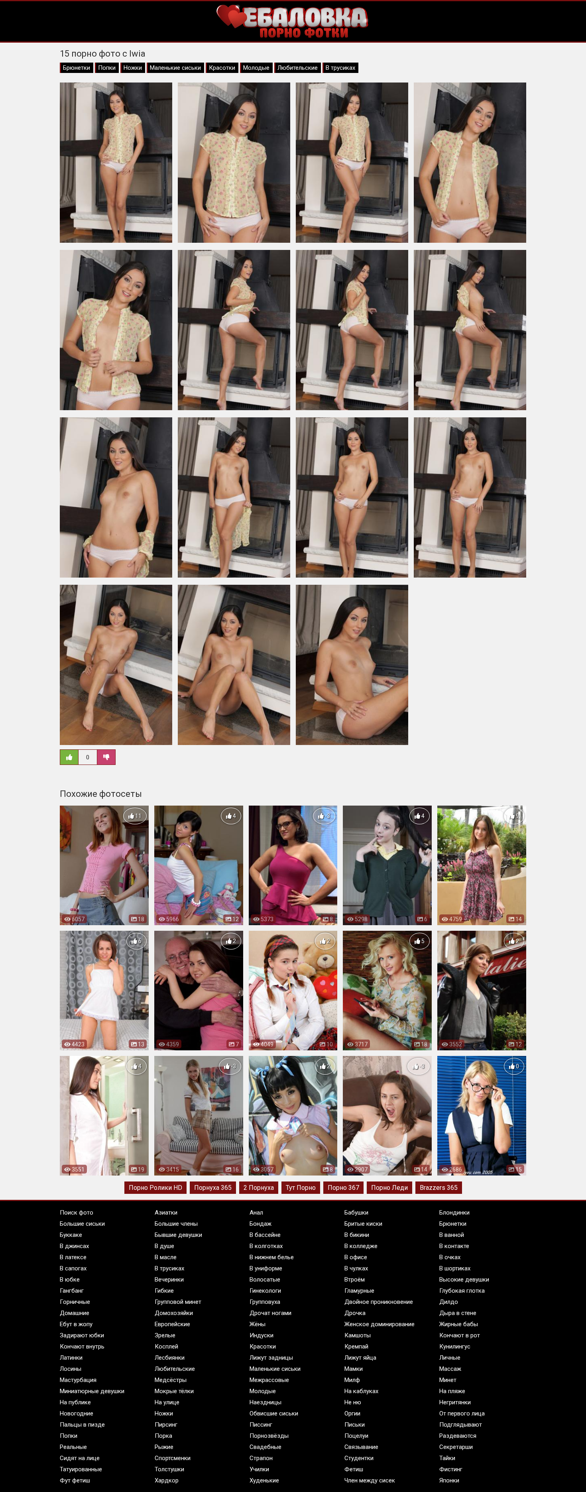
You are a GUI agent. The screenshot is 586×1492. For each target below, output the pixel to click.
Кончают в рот (459, 1335)
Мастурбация (78, 1380)
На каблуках (361, 1391)
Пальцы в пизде (82, 1424)
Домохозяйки (174, 1313)
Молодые (256, 67)
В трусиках (340, 67)
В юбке (70, 1279)
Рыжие (164, 1447)
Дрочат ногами (270, 1313)
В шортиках (454, 1268)
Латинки (71, 1357)
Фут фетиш (75, 1480)
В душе (164, 1246)
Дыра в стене (457, 1313)
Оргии (352, 1413)
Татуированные (81, 1469)
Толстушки (169, 1469)
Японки (449, 1480)
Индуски (261, 1335)
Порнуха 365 (213, 1187)
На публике (75, 1402)
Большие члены (176, 1223)
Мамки (353, 1368)
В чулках (356, 1268)
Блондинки (454, 1212)
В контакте (454, 1246)
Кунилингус (454, 1346)
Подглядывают (460, 1424)
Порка (163, 1435)
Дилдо (448, 1301)
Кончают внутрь (82, 1346)
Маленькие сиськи (175, 67)
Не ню (352, 1402)
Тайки (447, 1458)
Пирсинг (166, 1424)
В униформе (266, 1268)
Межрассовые (269, 1380)
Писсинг (261, 1424)
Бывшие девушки (178, 1234)
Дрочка (355, 1313)
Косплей (166, 1346)
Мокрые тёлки (174, 1391)
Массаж (450, 1368)
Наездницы (265, 1402)
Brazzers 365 (439, 1187)
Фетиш (353, 1469)
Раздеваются (457, 1435)
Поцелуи (356, 1435)
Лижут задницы (271, 1357)
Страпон (261, 1458)
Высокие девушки (464, 1279)
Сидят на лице (80, 1458)
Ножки (133, 67)
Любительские (297, 67)
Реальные (73, 1447)
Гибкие (164, 1290)
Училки (259, 1469)
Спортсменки (173, 1458)
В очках (449, 1257)
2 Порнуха (259, 1187)
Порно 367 (343, 1187)
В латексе (73, 1257)
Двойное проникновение (378, 1301)
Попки (107, 67)
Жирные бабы (458, 1324)
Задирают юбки (82, 1335)
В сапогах (73, 1268)
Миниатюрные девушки (92, 1391)
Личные (449, 1357)
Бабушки (356, 1212)
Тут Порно (301, 1187)
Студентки (359, 1458)
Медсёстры (171, 1380)
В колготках (266, 1246)
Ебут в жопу (76, 1324)
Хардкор (167, 1480)
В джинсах (74, 1246)
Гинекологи (265, 1290)
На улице (167, 1402)
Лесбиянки (170, 1357)
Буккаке (71, 1234)
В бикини (356, 1234)
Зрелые (165, 1335)
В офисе (355, 1257)
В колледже (361, 1246)
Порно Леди (389, 1187)
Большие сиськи (82, 1223)
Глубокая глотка (462, 1290)
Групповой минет (178, 1301)
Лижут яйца (360, 1357)
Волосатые (265, 1279)
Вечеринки (169, 1279)
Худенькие (264, 1480)
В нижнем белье (272, 1257)
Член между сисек (369, 1480)
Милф (352, 1380)
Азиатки (166, 1212)
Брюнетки (76, 67)
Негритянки (455, 1402)
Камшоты (357, 1335)
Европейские (172, 1324)
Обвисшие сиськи (274, 1413)
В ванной (451, 1234)
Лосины (70, 1368)
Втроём (354, 1279)
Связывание (361, 1447)
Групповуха (265, 1301)
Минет (447, 1380)
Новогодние (76, 1413)
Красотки (222, 67)
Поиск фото (76, 1212)
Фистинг (450, 1469)
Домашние (74, 1313)
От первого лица (462, 1413)
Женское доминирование (379, 1324)
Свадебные (265, 1447)
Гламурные (359, 1290)
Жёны (257, 1324)
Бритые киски (363, 1223)
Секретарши (456, 1447)
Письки (354, 1424)
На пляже (452, 1391)
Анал (256, 1212)
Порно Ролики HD (155, 1187)
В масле (166, 1257)
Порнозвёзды (269, 1435)
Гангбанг (72, 1290)
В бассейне (265, 1234)
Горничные (75, 1301)
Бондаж (260, 1223)
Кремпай (356, 1346)
